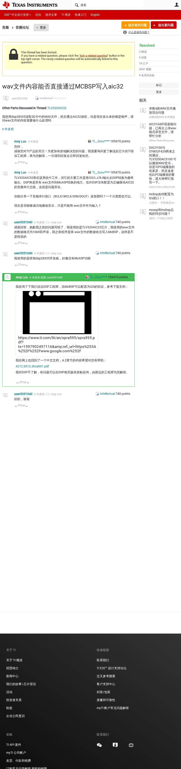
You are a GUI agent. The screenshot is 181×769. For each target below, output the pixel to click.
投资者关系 (14, 700)
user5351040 (19, 98)
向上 (16, 163)
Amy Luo (20, 141)
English (95, 14)
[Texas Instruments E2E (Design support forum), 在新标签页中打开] (115, 746)
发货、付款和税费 (18, 760)
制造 (9, 708)
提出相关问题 (137, 25)
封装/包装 (103, 692)
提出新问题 (166, 25)
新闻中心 (12, 676)
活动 (9, 692)
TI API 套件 (13, 744)
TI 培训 (65, 14)
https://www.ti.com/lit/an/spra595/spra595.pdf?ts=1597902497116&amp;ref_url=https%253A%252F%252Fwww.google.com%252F (57, 344)
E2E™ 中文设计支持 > (17, 14)
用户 (176, 4)
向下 (26, 163)
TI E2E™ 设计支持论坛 (111, 668)
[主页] (33, 4)
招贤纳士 (12, 668)
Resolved (147, 45)
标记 (159, 85)
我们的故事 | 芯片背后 (21, 684)
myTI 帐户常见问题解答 (113, 708)
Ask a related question (93, 55)
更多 (43, 27)
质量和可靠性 (106, 700)
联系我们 (103, 660)
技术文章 (51, 14)
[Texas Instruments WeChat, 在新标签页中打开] (99, 746)
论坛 (38, 14)
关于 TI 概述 (14, 660)
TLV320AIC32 (56, 108)
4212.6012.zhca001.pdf (32, 366)
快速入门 (80, 14)
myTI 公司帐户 (16, 752)
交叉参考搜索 (106, 676)
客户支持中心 (106, 684)
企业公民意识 (15, 716)
